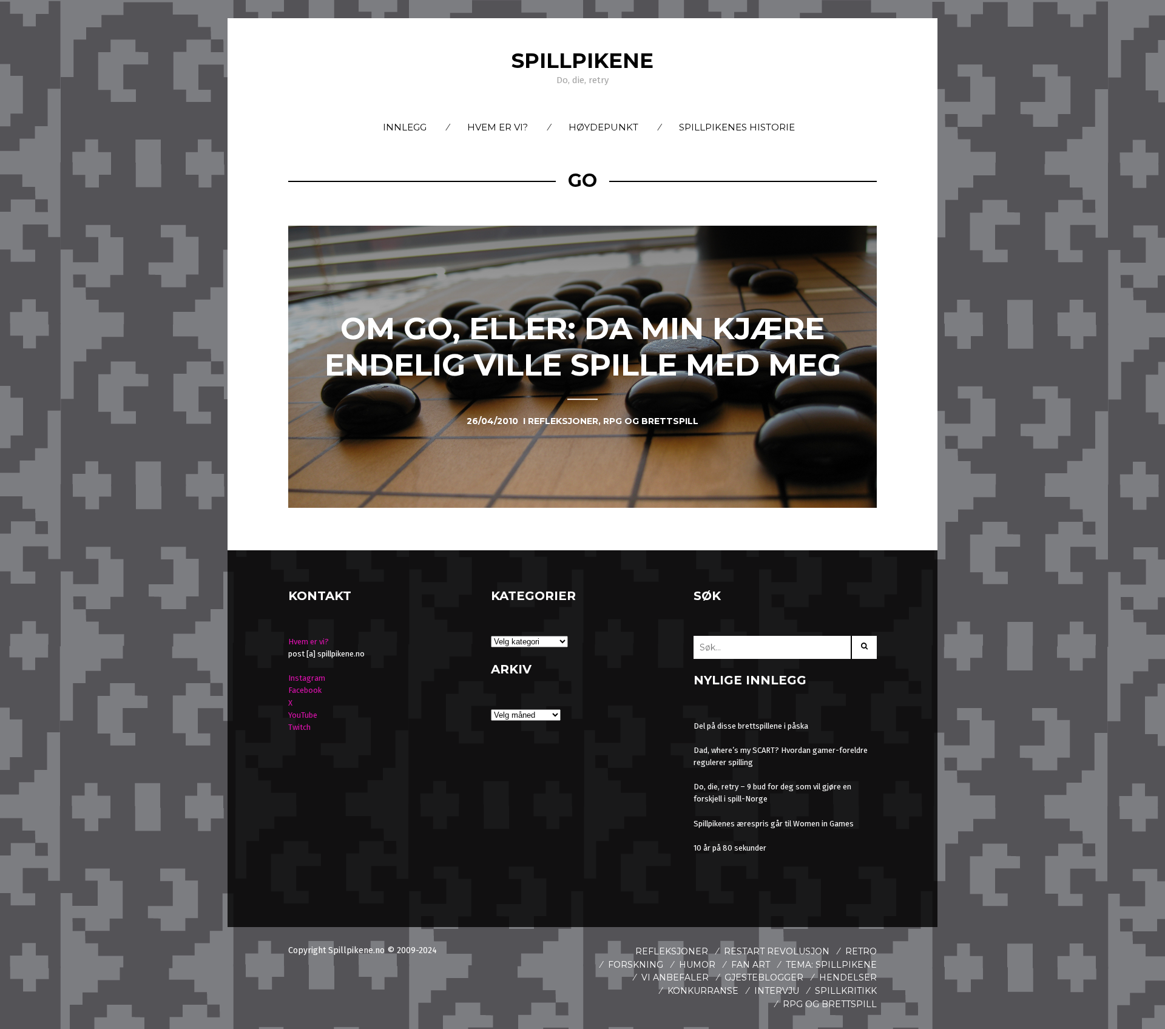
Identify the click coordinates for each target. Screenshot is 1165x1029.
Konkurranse (702, 990)
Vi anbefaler (675, 977)
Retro (861, 951)
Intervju (776, 990)
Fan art (750, 964)
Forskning (635, 964)
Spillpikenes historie (737, 127)
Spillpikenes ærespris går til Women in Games (774, 823)
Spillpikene (582, 60)
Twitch (299, 727)
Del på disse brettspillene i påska (751, 725)
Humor (697, 964)
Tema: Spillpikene (831, 964)
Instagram (306, 678)
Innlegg (405, 127)
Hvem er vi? (497, 127)
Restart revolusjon (776, 951)
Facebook (305, 690)
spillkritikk (846, 990)
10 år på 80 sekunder (730, 847)
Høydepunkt (603, 127)
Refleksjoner (671, 951)
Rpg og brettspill (830, 1004)
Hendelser (848, 977)
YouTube (302, 715)
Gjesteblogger (763, 977)
